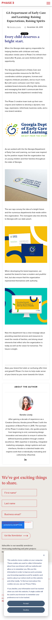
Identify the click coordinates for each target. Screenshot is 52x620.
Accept (26, 603)
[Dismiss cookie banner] (44, 555)
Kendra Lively (26, 414)
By (14, 27)
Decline (26, 610)
